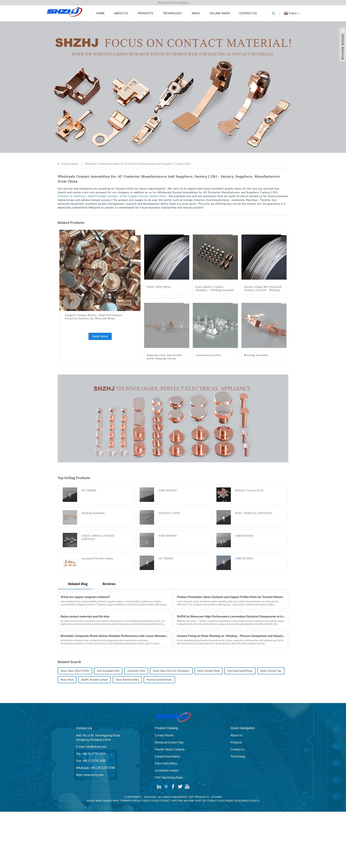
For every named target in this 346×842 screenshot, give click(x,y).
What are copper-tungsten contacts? (85, 597)
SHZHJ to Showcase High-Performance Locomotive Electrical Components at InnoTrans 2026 (231, 616)
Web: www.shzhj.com (89, 774)
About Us (121, 13)
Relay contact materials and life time (85, 616)
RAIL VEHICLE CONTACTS (253, 513)
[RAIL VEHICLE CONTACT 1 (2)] (130, 487)
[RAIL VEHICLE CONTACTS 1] (207, 555)
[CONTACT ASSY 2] (284, 533)
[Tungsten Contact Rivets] (138, 232)
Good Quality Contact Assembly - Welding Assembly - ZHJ (215, 290)
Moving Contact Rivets (159, 679)
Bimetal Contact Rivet (249, 490)
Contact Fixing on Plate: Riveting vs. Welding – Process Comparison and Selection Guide (231, 636)
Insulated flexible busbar (98, 558)
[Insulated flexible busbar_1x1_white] (130, 555)
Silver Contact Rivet (208, 671)
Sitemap (216, 796)
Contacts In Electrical (71, 196)
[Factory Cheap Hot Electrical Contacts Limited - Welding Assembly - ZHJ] (264, 256)
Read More (100, 336)
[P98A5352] (235, 301)
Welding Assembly (93, 513)
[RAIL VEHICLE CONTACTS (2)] (284, 510)
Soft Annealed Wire (108, 671)
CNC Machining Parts (169, 777)
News (196, 13)
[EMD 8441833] (223, 539)
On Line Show (220, 13)
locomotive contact (167, 770)
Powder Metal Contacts (170, 749)
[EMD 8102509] (147, 494)
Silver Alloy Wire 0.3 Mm (75, 671)
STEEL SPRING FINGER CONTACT (98, 537)
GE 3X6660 (89, 490)
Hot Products (198, 796)
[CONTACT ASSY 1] (207, 510)
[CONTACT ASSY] (147, 517)
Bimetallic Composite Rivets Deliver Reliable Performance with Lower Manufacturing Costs (115, 636)
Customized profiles (208, 355)
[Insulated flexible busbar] (70, 562)
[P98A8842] (284, 301)
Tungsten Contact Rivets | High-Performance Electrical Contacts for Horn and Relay (93, 317)
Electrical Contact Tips (169, 742)
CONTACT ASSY (170, 513)
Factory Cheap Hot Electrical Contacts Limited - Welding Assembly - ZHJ (263, 290)
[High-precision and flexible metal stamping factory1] (186, 301)
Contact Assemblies (167, 756)
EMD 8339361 (244, 558)
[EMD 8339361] (223, 562)
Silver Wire (94, 800)
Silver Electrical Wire (127, 679)
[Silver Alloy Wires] (166, 256)
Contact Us (248, 13)
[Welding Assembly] (70, 517)
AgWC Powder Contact (102, 196)
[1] (186, 232)
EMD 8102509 (168, 490)
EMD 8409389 (168, 535)
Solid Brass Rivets (246, 800)
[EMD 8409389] (147, 539)
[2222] (284, 487)
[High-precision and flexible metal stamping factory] (166, 325)
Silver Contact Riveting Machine (172, 800)
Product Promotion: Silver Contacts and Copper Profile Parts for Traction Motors (230, 597)
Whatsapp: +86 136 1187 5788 (95, 767)
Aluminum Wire (136, 671)
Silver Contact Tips (270, 671)
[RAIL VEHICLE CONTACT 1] (284, 555)
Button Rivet (158, 196)
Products (145, 13)
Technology (172, 13)
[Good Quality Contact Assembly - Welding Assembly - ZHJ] (215, 256)
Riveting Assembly (256, 355)
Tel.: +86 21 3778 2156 (90, 753)
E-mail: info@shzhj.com (91, 746)
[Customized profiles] (215, 325)
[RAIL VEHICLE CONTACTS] (223, 517)
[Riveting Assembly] (264, 325)
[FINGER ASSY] (207, 487)
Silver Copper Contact (134, 196)
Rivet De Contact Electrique (214, 800)
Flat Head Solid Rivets (239, 671)
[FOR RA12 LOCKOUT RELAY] (207, 533)
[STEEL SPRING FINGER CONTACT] (70, 539)
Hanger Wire (111, 800)
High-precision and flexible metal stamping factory (164, 357)
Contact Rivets (164, 735)
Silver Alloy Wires (159, 287)
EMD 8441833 (244, 535)
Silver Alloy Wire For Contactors (171, 671)
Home (100, 13)
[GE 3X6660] (70, 494)
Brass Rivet (67, 679)
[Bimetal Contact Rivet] (223, 494)
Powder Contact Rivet (135, 800)
